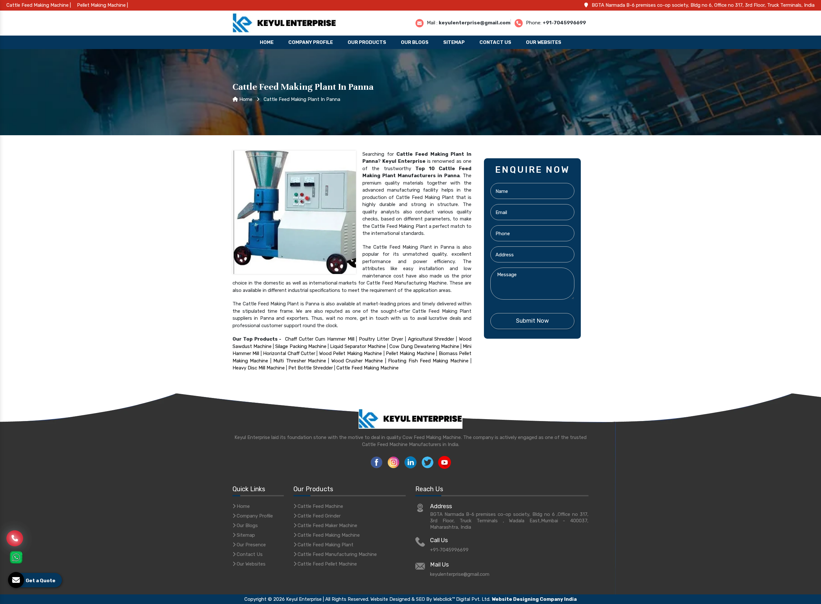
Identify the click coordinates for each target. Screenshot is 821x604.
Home (267, 42)
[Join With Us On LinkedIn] (410, 462)
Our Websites (543, 42)
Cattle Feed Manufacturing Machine (336, 554)
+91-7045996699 (564, 22)
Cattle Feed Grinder (318, 516)
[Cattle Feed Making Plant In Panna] (294, 212)
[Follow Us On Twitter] (427, 462)
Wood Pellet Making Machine (350, 353)
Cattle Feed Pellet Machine (326, 564)
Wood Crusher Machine (357, 361)
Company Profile (310, 42)
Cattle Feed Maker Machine (326, 525)
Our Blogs (414, 42)
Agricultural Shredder (431, 339)
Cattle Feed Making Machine (367, 368)
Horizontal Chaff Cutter (289, 353)
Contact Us (495, 42)
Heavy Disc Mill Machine (259, 368)
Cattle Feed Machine (319, 506)
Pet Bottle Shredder (310, 368)
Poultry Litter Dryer (381, 339)
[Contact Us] (14, 535)
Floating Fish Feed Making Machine (428, 361)
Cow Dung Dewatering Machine (424, 346)
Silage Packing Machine (300, 346)
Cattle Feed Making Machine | (38, 5)
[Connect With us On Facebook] (376, 462)
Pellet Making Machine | (102, 5)
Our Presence (250, 545)
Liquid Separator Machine (358, 346)
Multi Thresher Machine (299, 361)
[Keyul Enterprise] (284, 22)
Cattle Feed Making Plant (324, 545)
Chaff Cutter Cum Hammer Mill (319, 339)
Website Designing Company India (534, 599)
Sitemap (454, 42)
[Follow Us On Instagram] (393, 462)
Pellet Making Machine (410, 353)
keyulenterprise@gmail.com (474, 22)
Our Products (367, 42)
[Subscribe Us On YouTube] (444, 462)
